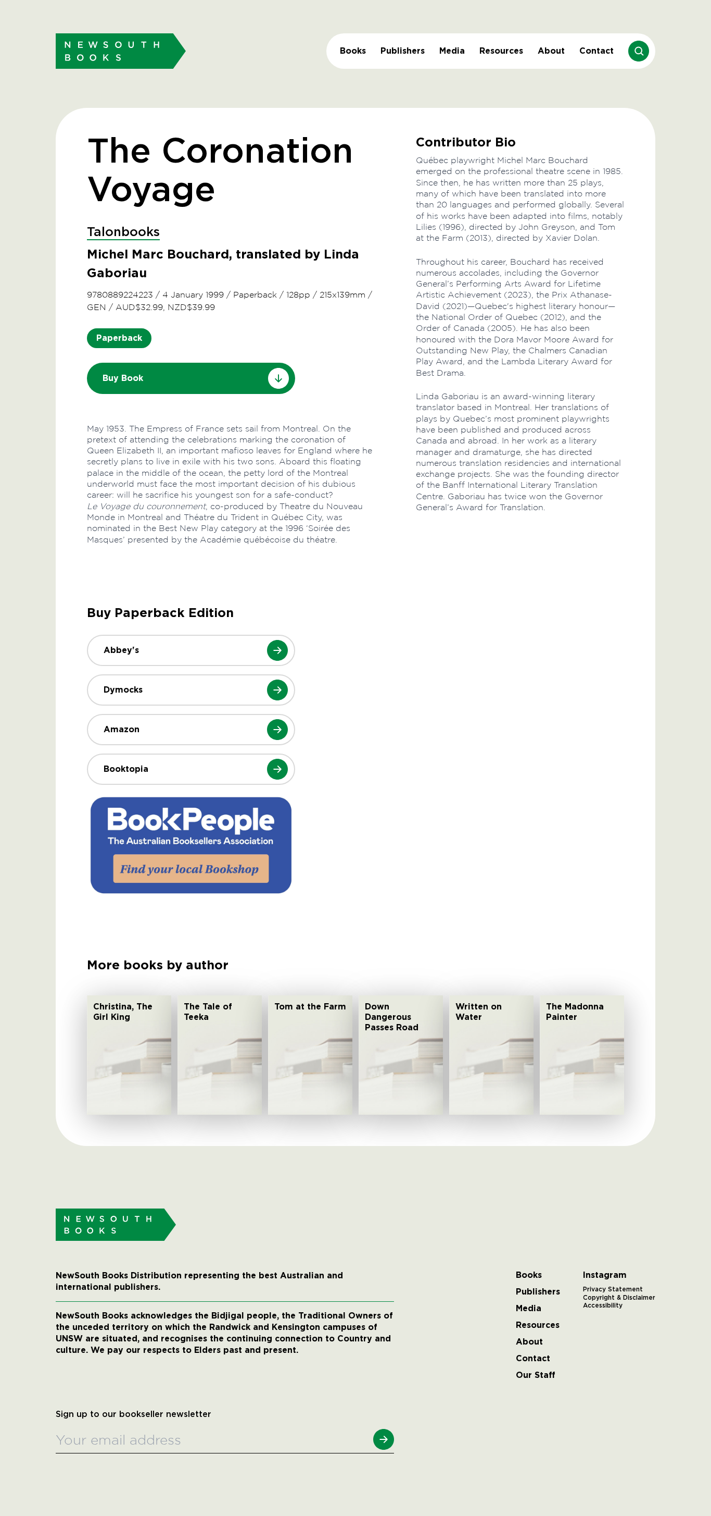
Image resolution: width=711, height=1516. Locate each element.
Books (353, 50)
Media (452, 50)
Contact (596, 50)
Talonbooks (123, 232)
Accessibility (603, 1305)
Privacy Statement (613, 1289)
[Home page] (121, 50)
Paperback (119, 337)
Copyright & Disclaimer (619, 1298)
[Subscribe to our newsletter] (383, 1439)
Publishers (402, 50)
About (551, 50)
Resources (501, 50)
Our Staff (535, 1375)
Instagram (605, 1275)
